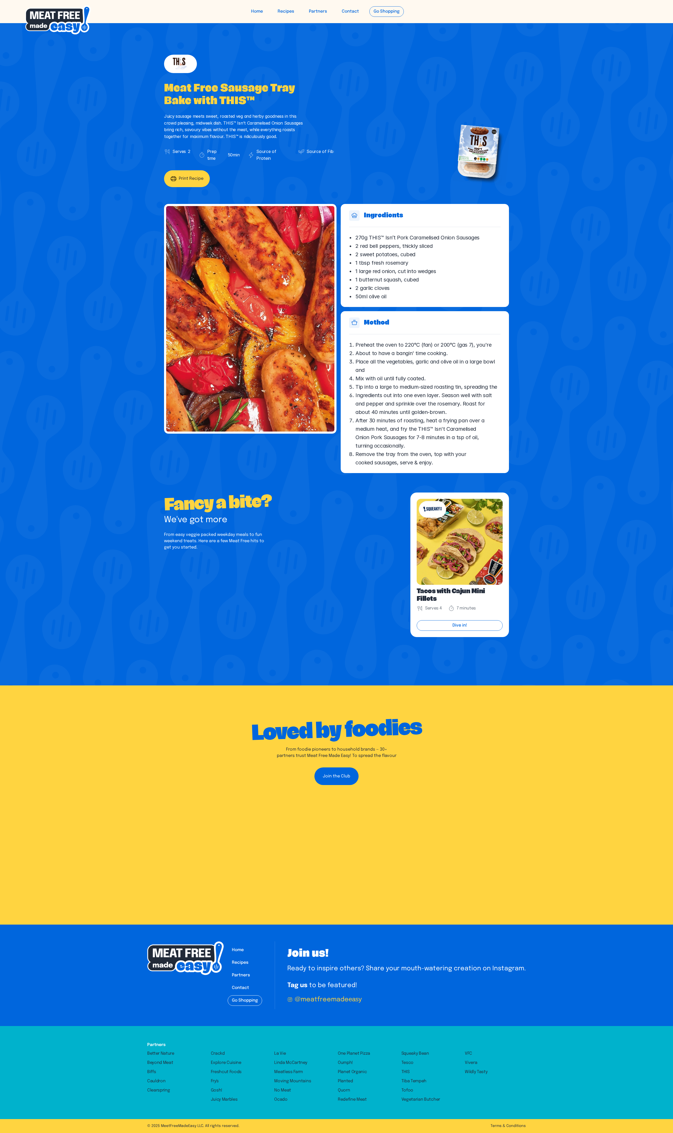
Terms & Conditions (508, 1126)
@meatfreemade (328, 999)
